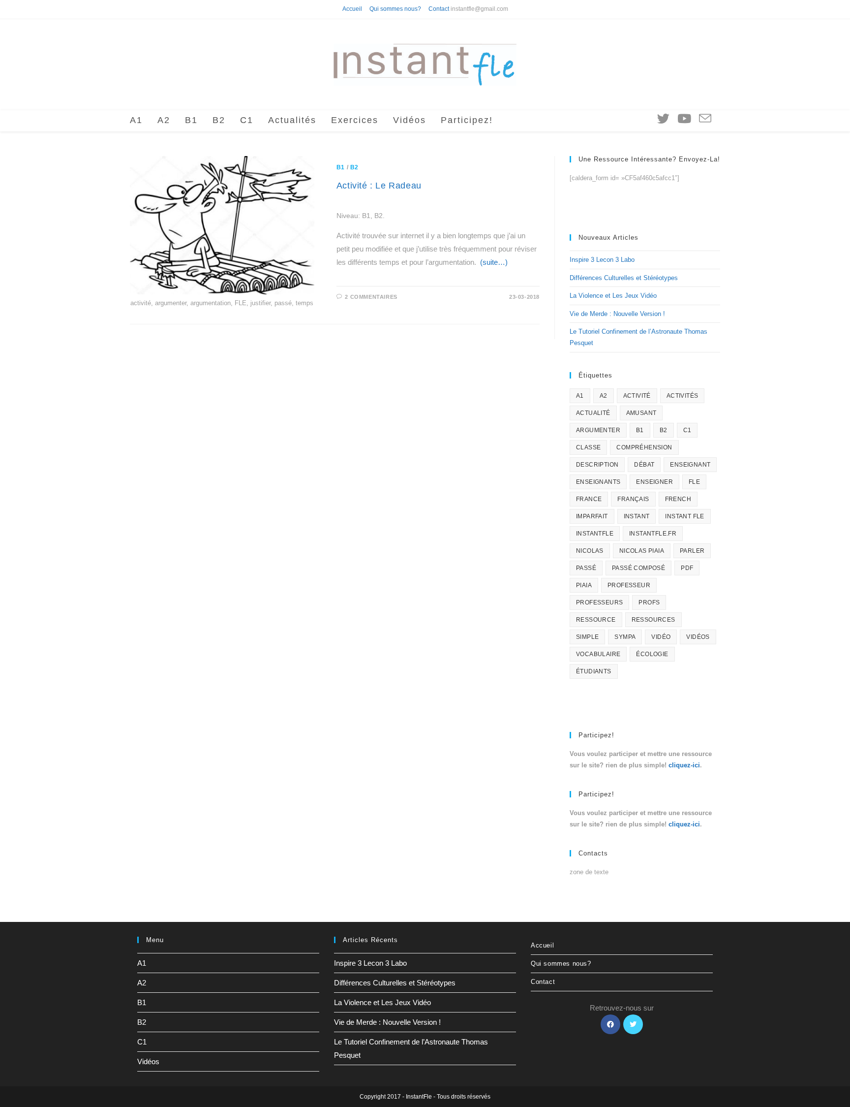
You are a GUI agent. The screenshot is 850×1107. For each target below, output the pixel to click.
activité (637, 395)
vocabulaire (598, 654)
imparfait (592, 516)
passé (586, 568)
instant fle (684, 516)
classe (588, 447)
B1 (340, 167)
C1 (687, 430)
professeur (628, 585)
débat (644, 464)
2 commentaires (371, 297)
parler (692, 550)
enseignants (598, 481)
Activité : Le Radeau (379, 185)
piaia (584, 585)
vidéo (660, 636)
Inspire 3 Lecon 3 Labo (602, 259)
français (633, 499)
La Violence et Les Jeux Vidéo (613, 295)
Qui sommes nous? (395, 8)
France (589, 499)
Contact (438, 8)
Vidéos (148, 1061)
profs (649, 602)
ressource (596, 619)
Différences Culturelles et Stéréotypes (624, 278)
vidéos (697, 636)
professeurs (599, 602)
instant (637, 516)
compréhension (644, 447)
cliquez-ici (684, 765)
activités (682, 395)
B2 (354, 167)
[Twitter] (633, 1024)
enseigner (654, 481)
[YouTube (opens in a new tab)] (684, 118)
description (597, 464)
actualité (593, 413)
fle (694, 481)
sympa (625, 636)
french (678, 499)
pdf (687, 568)
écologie (652, 654)
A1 (580, 395)
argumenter (598, 430)
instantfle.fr (652, 533)
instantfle (594, 533)
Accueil (352, 8)
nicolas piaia (641, 550)
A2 (603, 395)
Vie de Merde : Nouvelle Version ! (617, 313)
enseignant (690, 464)
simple (587, 636)
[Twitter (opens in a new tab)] (663, 118)
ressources (653, 619)
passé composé (638, 568)
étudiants (593, 671)
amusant (641, 413)
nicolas (590, 550)
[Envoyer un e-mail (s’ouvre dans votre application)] (705, 119)
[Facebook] (610, 1024)
